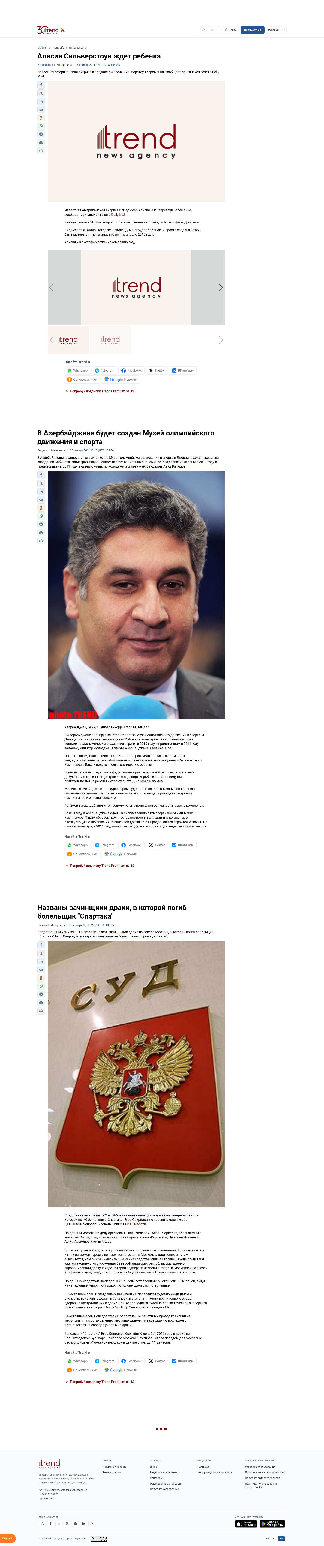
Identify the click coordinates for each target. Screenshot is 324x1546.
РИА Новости (135, 1224)
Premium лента (112, 1472)
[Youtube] (67, 1524)
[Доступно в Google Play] (272, 1524)
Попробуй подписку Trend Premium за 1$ (101, 391)
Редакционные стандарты (166, 1483)
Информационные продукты (215, 1472)
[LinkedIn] (83, 1524)
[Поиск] (203, 30)
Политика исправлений (164, 1489)
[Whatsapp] (42, 1524)
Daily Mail (118, 215)
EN (267, 1538)
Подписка (203, 1466)
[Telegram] (75, 1524)
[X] (59, 1524)
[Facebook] (50, 1524)
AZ (274, 1538)
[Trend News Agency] (49, 1464)
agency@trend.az (48, 1498)
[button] (41, 84)
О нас (153, 1466)
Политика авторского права (262, 1477)
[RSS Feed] (91, 1524)
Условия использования (260, 1466)
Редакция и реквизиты (164, 1472)
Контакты (156, 1477)
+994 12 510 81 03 (48, 1494)
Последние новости (115, 1466)
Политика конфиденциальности (265, 1472)
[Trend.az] (51, 30)
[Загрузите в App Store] (246, 1524)
